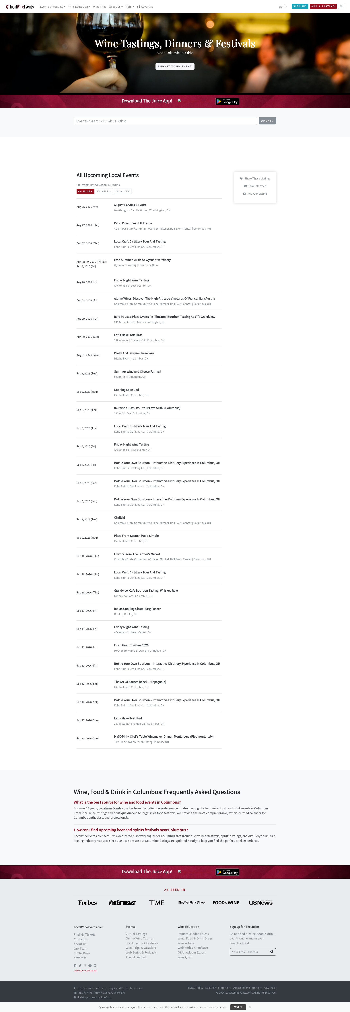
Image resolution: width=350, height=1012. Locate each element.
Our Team (80, 948)
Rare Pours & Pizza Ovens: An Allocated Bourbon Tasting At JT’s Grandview (164, 316)
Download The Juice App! (147, 100)
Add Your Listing (257, 193)
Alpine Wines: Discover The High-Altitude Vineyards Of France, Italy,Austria (164, 298)
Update (267, 120)
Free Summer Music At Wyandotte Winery (142, 259)
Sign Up (300, 6)
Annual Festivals (136, 957)
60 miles (85, 191)
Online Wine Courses (140, 938)
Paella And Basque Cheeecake (134, 353)
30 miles (104, 191)
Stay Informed (257, 186)
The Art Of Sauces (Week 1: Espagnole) (140, 681)
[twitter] (80, 965)
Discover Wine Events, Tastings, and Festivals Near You (110, 988)
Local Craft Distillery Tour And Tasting (140, 241)
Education (78, 6)
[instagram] (85, 965)
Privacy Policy (194, 987)
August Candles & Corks (130, 205)
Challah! (119, 517)
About (114, 6)
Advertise (147, 6)
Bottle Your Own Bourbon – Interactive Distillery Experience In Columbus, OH (167, 462)
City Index (270, 987)
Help (129, 6)
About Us (80, 944)
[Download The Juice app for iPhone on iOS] (196, 101)
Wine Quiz (185, 957)
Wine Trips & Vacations (141, 947)
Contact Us (81, 939)
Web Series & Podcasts (141, 952)
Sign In (283, 6)
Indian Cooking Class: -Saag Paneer (137, 608)
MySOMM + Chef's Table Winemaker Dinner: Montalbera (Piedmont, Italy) (164, 736)
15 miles (122, 191)
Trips (99, 6)
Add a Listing (323, 6)
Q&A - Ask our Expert (192, 952)
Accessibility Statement (247, 987)
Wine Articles (186, 943)
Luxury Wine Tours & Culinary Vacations (102, 993)
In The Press (82, 953)
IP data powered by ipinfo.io (94, 997)
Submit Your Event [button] (175, 66)
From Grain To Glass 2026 (131, 645)
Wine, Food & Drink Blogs (195, 938)
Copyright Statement (218, 987)
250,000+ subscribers (85, 970)
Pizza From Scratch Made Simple (136, 535)
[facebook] (75, 965)
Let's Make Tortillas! (128, 335)
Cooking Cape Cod (126, 389)
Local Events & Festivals (142, 943)
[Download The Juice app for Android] (227, 101)
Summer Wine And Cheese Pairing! (137, 371)
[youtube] (90, 965)
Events (51, 6)
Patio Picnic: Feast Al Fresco (133, 223)
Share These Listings (257, 178)
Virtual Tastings (136, 933)
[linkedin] (95, 965)
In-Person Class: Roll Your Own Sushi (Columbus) (147, 408)
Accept (238, 1007)
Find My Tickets (84, 934)
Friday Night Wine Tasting (131, 280)
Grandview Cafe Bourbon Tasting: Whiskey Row (146, 590)
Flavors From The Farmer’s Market (137, 554)
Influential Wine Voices (193, 933)
